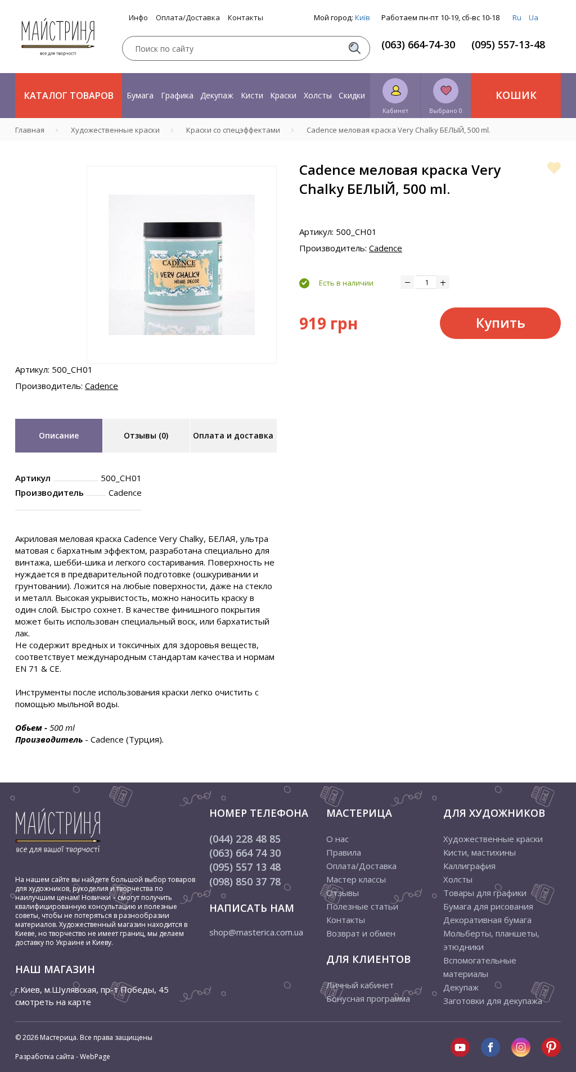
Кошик (516, 95)
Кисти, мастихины (479, 852)
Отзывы (342, 892)
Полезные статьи (362, 906)
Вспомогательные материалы (479, 967)
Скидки (352, 95)
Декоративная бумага (487, 919)
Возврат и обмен (360, 933)
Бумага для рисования (488, 906)
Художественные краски (493, 838)
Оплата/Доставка (188, 17)
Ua (533, 17)
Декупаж (216, 95)
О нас (337, 838)
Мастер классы (356, 879)
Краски (283, 95)
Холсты (318, 95)
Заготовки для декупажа (492, 1000)
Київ (362, 17)
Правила (343, 852)
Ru (516, 17)
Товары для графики (484, 892)
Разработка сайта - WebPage (62, 1056)
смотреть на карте (53, 1001)
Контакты (245, 17)
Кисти (252, 95)
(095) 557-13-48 (508, 44)
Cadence (101, 385)
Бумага (140, 95)
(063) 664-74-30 (418, 44)
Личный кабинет (360, 984)
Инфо (138, 17)
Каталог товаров (69, 95)
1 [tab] (181, 371)
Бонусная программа (368, 998)
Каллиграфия (469, 865)
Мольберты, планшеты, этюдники (491, 940)
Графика (177, 95)
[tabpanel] (181, 264)
